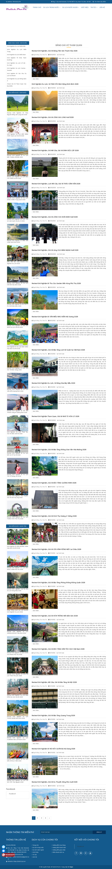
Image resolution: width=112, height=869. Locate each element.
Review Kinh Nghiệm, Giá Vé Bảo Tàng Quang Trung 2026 (53, 715)
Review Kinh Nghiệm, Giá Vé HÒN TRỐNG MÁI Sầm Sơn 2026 (55, 616)
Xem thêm (36, 79)
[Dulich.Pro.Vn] (17, 7)
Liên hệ (102, 7)
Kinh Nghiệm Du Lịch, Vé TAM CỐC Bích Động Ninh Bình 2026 (55, 84)
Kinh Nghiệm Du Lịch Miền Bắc (16, 46)
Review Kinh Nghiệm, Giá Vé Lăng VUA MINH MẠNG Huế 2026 (55, 250)
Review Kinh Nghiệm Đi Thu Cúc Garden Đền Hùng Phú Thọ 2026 (56, 283)
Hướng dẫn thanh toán (59, 847)
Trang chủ (37, 7)
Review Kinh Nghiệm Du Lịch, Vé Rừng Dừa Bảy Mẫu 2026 (53, 383)
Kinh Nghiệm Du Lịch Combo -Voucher (16, 69)
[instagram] (85, 853)
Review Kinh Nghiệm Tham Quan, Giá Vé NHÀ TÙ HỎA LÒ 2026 (55, 416)
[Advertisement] (52, 26)
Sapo (71, 867)
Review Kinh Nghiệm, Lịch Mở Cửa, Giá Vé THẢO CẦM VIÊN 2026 (56, 184)
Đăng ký (99, 832)
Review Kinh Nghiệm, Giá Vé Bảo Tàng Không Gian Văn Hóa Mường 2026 (59, 449)
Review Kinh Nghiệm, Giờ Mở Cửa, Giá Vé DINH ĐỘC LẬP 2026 (55, 150)
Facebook (12, 793)
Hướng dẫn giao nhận (59, 850)
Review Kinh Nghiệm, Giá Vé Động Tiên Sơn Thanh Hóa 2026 (54, 51)
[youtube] (90, 853)
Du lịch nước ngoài (70, 7)
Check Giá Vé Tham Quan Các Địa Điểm (16, 85)
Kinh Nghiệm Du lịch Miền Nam (16, 54)
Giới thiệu (84, 7)
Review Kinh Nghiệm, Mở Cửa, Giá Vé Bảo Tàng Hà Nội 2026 (54, 682)
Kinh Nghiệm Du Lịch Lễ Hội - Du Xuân (16, 64)
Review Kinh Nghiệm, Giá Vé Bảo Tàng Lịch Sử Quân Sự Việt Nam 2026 (58, 350)
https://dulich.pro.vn (19, 861)
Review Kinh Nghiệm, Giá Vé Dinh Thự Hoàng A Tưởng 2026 (54, 516)
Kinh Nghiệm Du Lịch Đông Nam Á (16, 80)
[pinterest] (81, 853)
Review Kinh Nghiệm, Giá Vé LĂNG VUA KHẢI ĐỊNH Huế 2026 (55, 217)
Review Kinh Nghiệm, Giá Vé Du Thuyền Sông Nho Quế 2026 (54, 782)
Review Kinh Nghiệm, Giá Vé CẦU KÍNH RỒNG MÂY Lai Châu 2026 (56, 549)
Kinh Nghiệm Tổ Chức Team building (16, 59)
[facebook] (76, 853)
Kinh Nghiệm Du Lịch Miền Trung (16, 50)
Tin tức (93, 7)
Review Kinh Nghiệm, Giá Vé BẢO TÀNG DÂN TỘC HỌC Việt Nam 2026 (58, 649)
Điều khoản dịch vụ (58, 852)
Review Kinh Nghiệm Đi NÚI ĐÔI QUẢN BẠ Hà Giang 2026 (53, 749)
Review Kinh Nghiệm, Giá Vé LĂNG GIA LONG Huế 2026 (53, 117)
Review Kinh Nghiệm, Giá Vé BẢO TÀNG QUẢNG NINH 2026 (54, 483)
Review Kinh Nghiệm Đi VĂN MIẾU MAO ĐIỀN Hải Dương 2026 (55, 316)
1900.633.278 (14, 1)
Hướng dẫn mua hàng (59, 845)
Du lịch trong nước (51, 7)
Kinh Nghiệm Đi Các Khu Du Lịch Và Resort (16, 74)
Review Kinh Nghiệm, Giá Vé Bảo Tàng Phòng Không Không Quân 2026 (58, 582)
